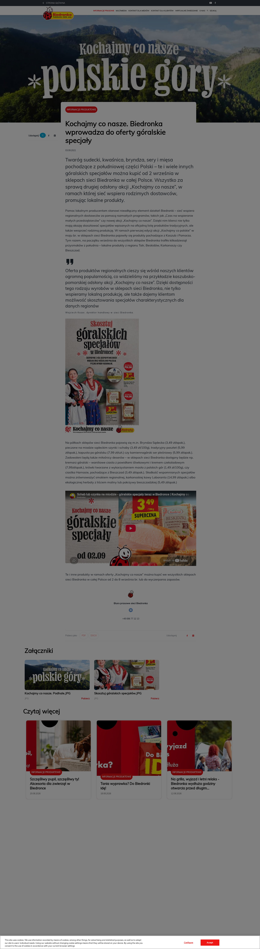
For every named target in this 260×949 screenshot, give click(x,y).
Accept (210, 942)
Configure (188, 942)
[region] (130, 942)
